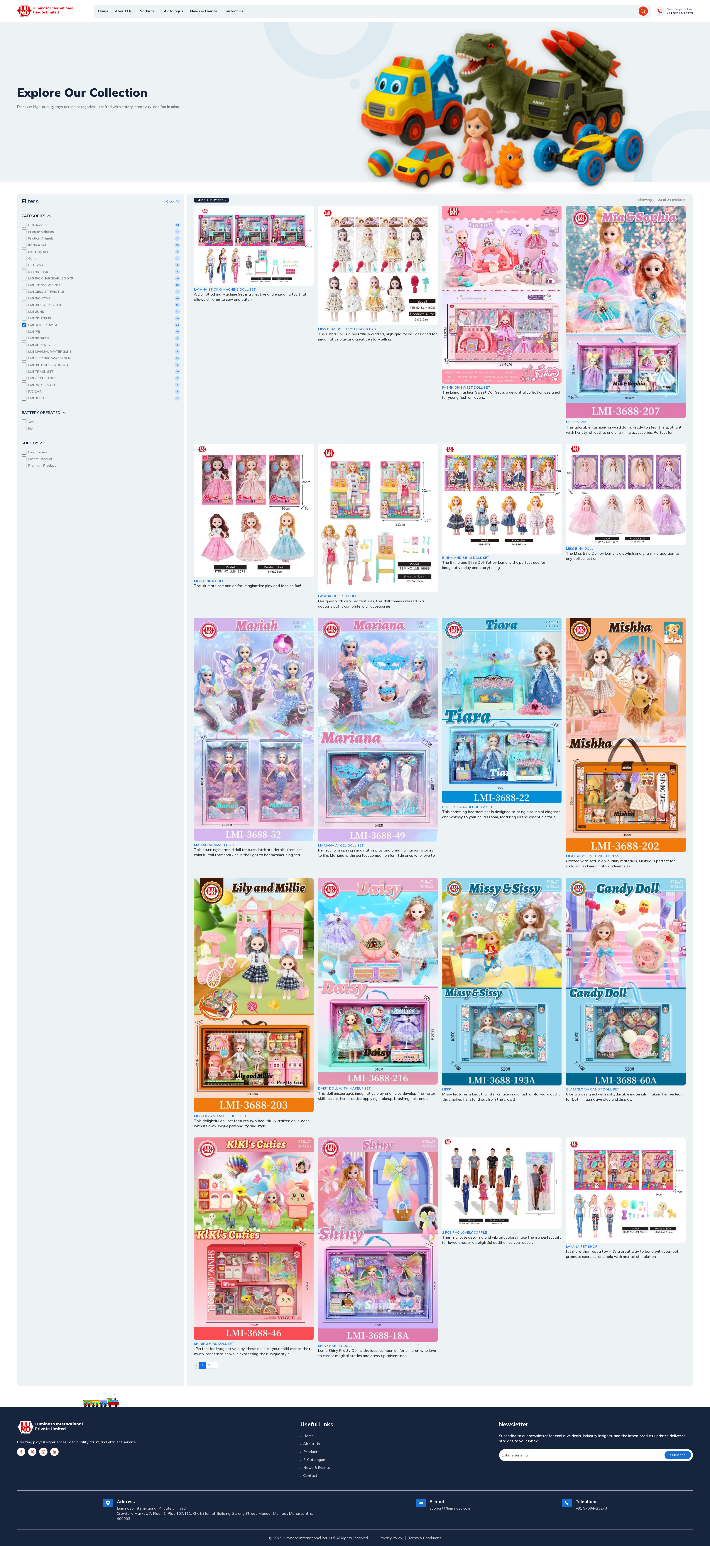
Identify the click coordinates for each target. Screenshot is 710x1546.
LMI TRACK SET (41, 371)
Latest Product (40, 459)
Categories (33, 215)
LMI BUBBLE (38, 398)
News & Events (203, 11)
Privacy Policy (391, 1538)
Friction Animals (41, 238)
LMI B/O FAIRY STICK (44, 305)
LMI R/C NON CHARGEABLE (50, 365)
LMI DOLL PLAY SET (44, 325)
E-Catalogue (172, 11)
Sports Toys (38, 271)
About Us (123, 11)
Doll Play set (38, 251)
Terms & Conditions (424, 1538)
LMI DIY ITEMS (39, 318)
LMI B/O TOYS (39, 298)
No (30, 428)
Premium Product (42, 465)
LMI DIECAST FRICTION (46, 291)
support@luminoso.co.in (450, 1508)
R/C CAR (35, 391)
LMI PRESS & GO (41, 385)
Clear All (173, 201)
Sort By (30, 443)
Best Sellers (37, 452)
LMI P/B (34, 331)
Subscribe (677, 1455)
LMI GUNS (36, 311)
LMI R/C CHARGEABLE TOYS (50, 278)
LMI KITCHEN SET (42, 378)
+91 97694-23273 (680, 13)
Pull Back (35, 225)
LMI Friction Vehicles (44, 285)
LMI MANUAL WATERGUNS (50, 351)
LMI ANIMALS (39, 345)
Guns (32, 258)
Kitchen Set (37, 245)
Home (103, 11)
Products (146, 11)
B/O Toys (35, 265)
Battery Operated (41, 412)
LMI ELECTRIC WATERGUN (49, 358)
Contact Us (233, 11)
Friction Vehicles (41, 232)
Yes (31, 422)
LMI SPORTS (38, 338)
